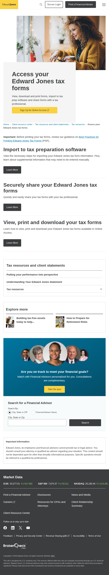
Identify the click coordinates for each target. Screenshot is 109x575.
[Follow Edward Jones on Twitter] (20, 528)
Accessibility (79, 536)
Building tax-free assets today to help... (30, 320)
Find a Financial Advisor (80, 4)
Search (85, 422)
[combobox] (37, 422)
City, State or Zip (16, 417)
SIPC (53, 556)
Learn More (12, 170)
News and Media (81, 494)
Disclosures (44, 494)
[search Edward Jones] (41, 4)
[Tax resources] (101, 289)
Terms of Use (94, 536)
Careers (9, 502)
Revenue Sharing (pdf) (58, 536)
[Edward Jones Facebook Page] (5, 528)
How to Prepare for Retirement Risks (78, 320)
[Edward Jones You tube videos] (28, 528)
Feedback (8, 536)
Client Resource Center (16, 513)
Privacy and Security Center (29, 536)
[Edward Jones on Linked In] (12, 528)
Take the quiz (54, 389)
